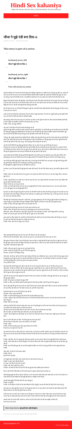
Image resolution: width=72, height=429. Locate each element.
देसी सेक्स (35, 414)
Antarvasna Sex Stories (22, 41)
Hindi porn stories (11, 414)
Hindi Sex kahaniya (36, 5)
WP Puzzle (65, 425)
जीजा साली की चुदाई (28, 414)
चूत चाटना (22, 414)
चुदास (18, 414)
